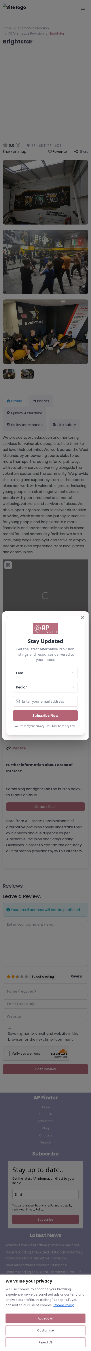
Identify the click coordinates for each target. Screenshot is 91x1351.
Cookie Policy (63, 1305)
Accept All (45, 1318)
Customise (45, 1330)
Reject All (46, 1342)
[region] (45, 1313)
